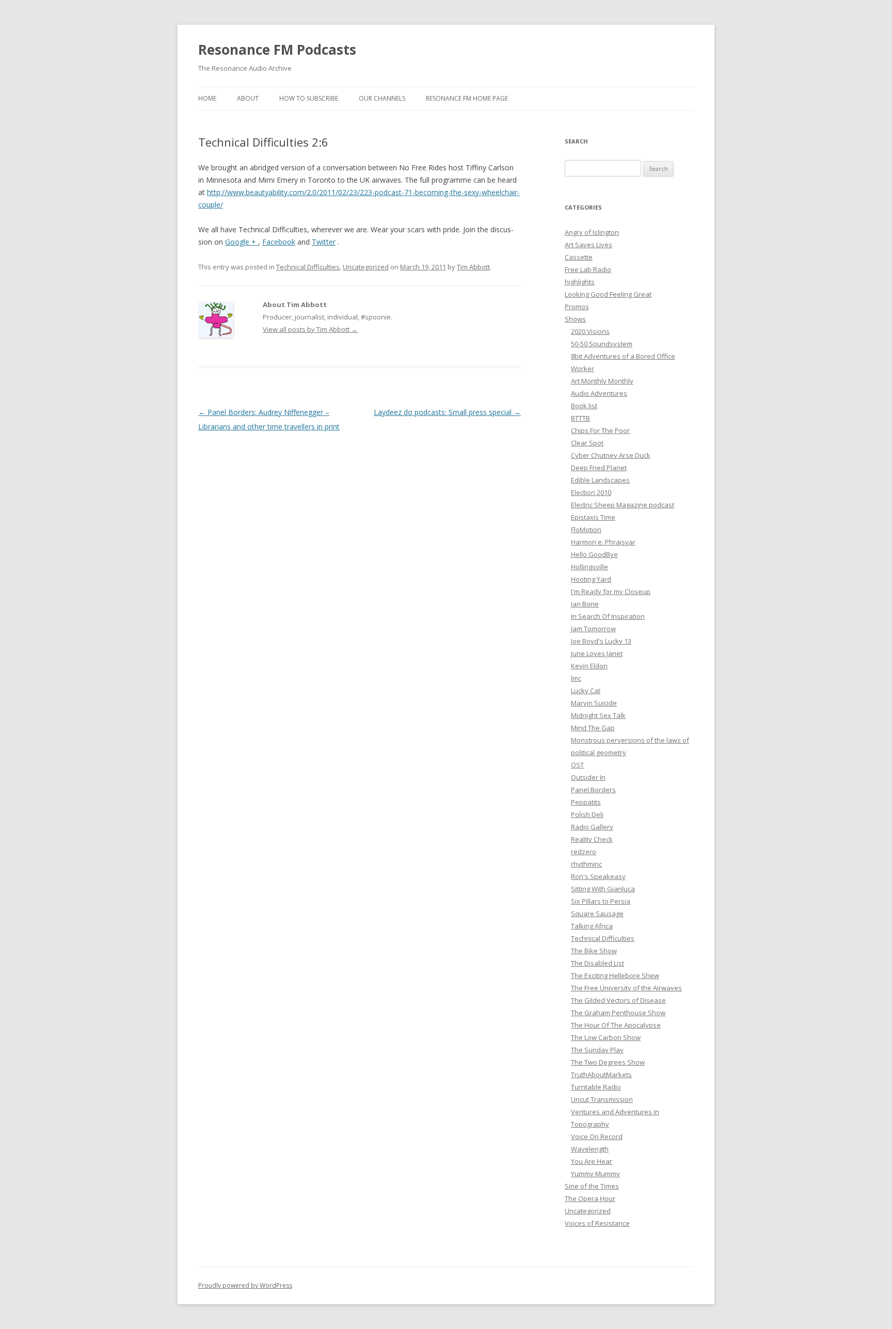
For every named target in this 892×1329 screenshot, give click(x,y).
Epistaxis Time (593, 517)
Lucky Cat (585, 690)
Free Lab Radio (588, 269)
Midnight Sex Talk (598, 715)
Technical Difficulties (308, 266)
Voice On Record (597, 1136)
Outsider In (588, 777)
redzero (583, 851)
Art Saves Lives (588, 244)
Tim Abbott (473, 266)
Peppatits (586, 802)
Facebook (278, 242)
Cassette (579, 257)
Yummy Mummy (595, 1173)
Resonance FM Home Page (467, 98)
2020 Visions (590, 331)
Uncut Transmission (602, 1099)
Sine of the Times (592, 1186)
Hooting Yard (591, 579)
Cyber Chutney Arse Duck (610, 455)
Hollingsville (589, 566)
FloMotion (586, 529)
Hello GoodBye (594, 554)
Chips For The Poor (600, 430)
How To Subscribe (308, 98)
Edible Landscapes (600, 480)
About (248, 98)
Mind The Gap (593, 727)
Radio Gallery (592, 826)
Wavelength (590, 1149)
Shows (575, 319)
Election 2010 (591, 492)
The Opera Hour (590, 1198)
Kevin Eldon (589, 665)
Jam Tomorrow (593, 628)
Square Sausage (597, 913)
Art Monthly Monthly (602, 381)
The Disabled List (597, 963)
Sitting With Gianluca (603, 888)
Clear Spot (587, 442)
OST (577, 765)
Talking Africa (592, 926)
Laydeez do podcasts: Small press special (447, 412)
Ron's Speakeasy (598, 876)
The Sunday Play (597, 1049)
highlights (580, 281)
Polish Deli (587, 814)
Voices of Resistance (597, 1223)
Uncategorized (366, 266)
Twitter (324, 242)
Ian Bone (585, 604)
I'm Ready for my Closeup (610, 591)
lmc (576, 678)
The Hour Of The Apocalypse (616, 1025)
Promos (577, 306)
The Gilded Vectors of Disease (618, 1000)
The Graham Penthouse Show (618, 1012)
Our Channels (382, 98)
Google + (241, 242)
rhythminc (586, 864)
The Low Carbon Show (606, 1037)
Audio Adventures (599, 393)
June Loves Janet (597, 653)
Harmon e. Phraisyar (603, 542)
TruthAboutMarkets (601, 1074)
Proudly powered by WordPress (245, 1285)
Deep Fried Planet (599, 467)
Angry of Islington (592, 232)
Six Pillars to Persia (600, 901)
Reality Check (592, 839)
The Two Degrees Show (608, 1062)
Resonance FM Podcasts (277, 49)
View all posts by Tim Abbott (310, 329)
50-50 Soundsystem (601, 343)
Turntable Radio (596, 1087)
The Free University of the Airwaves (626, 987)
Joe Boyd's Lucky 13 (601, 641)
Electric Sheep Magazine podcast (622, 504)
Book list (584, 405)
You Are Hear (591, 1161)
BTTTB (580, 418)
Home (207, 98)
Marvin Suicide (594, 703)
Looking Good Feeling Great (608, 294)
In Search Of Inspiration (608, 616)
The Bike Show (594, 950)
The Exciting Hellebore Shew (615, 975)
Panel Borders (593, 789)
